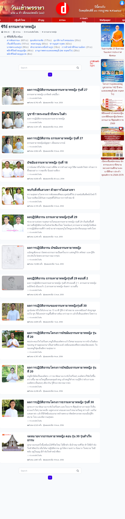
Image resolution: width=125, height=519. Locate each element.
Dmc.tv (7, 32)
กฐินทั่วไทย (20, 20)
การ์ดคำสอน (84, 20)
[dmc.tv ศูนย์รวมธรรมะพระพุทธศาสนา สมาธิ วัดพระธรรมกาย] (62, 9)
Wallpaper (105, 20)
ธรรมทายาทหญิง (50, 32)
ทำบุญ (41, 20)
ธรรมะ (62, 20)
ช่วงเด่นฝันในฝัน (32, 32)
